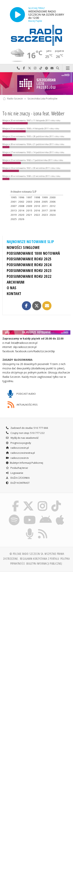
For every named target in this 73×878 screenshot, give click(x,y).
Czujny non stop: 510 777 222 (27, 433)
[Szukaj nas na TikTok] (56, 501)
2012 (53, 206)
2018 (53, 210)
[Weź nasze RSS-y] (43, 529)
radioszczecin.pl (19, 447)
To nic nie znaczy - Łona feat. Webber (33, 113)
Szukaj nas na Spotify (46, 68)
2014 (21, 210)
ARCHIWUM (16, 282)
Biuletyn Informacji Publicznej (26, 462)
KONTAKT (14, 293)
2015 (29, 210)
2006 (53, 201)
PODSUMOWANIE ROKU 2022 (29, 276)
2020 (21, 214)
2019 (14, 214)
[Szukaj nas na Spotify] (14, 515)
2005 (45, 201)
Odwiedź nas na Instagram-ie (35, 68)
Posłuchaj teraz (19, 467)
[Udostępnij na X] (36, 305)
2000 (53, 197)
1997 (29, 197)
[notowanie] (37, 332)
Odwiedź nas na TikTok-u (41, 68)
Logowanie (16, 473)
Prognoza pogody (20, 443)
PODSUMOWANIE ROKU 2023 (29, 270)
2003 (29, 201)
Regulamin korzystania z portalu (39, 558)
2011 (45, 206)
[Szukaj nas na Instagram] (42, 501)
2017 (45, 210)
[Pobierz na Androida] (46, 515)
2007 (14, 206)
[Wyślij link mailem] (46, 305)
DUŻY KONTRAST (20, 482)
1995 (14, 197)
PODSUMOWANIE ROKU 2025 (29, 258)
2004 (37, 201)
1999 (45, 197)
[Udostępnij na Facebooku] (26, 305)
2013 (14, 210)
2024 (53, 214)
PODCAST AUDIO (26, 393)
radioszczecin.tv (19, 458)
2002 (21, 201)
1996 (21, 197)
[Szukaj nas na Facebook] (15, 501)
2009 (29, 206)
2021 (29, 214)
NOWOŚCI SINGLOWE (23, 247)
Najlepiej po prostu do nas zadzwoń (18, 68)
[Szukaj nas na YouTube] (29, 515)
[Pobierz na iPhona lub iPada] (60, 515)
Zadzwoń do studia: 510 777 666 (29, 428)
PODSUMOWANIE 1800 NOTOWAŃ (33, 253)
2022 (37, 214)
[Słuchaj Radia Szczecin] (17, 15)
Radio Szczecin (15, 98)
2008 (21, 206)
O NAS (11, 287)
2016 (37, 210)
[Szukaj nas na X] (28, 501)
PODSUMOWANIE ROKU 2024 (29, 264)
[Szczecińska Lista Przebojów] (36, 83)
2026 (21, 219)
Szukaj (57, 68)
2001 (14, 201)
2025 (14, 219)
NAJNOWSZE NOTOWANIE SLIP (30, 241)
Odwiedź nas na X (29, 68)
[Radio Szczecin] (36, 35)
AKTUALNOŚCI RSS (27, 404)
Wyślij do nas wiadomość (52, 68)
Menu (68, 68)
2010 (37, 206)
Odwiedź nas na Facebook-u (24, 68)
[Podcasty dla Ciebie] (30, 529)
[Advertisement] (36, 613)
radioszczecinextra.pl (22, 452)
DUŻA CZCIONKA (20, 477)
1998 (37, 197)
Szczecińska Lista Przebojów (42, 98)
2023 (45, 214)
